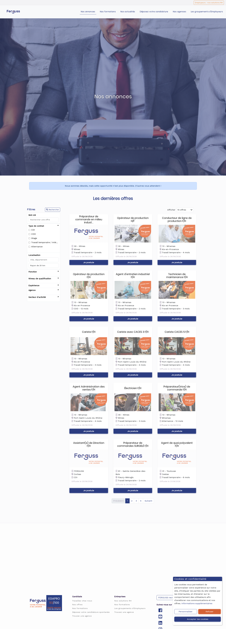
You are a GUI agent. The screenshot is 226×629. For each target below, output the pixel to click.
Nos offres (77, 604)
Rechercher (53, 210)
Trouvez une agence (82, 616)
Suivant (148, 501)
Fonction (33, 272)
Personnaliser (186, 611)
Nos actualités (127, 11)
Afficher (171, 210)
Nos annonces (88, 11)
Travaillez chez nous (82, 601)
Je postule (88, 262)
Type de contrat (36, 226)
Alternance (37, 246)
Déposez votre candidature (154, 11)
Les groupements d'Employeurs (207, 11)
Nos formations (108, 11)
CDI (33, 230)
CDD (33, 234)
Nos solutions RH (123, 601)
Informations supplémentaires (196, 603)
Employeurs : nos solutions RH (209, 3)
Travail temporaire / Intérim (45, 242)
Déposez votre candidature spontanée (91, 612)
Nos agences (179, 11)
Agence (32, 290)
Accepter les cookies (197, 619)
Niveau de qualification (40, 278)
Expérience (34, 285)
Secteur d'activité (37, 297)
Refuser (209, 611)
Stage (34, 238)
